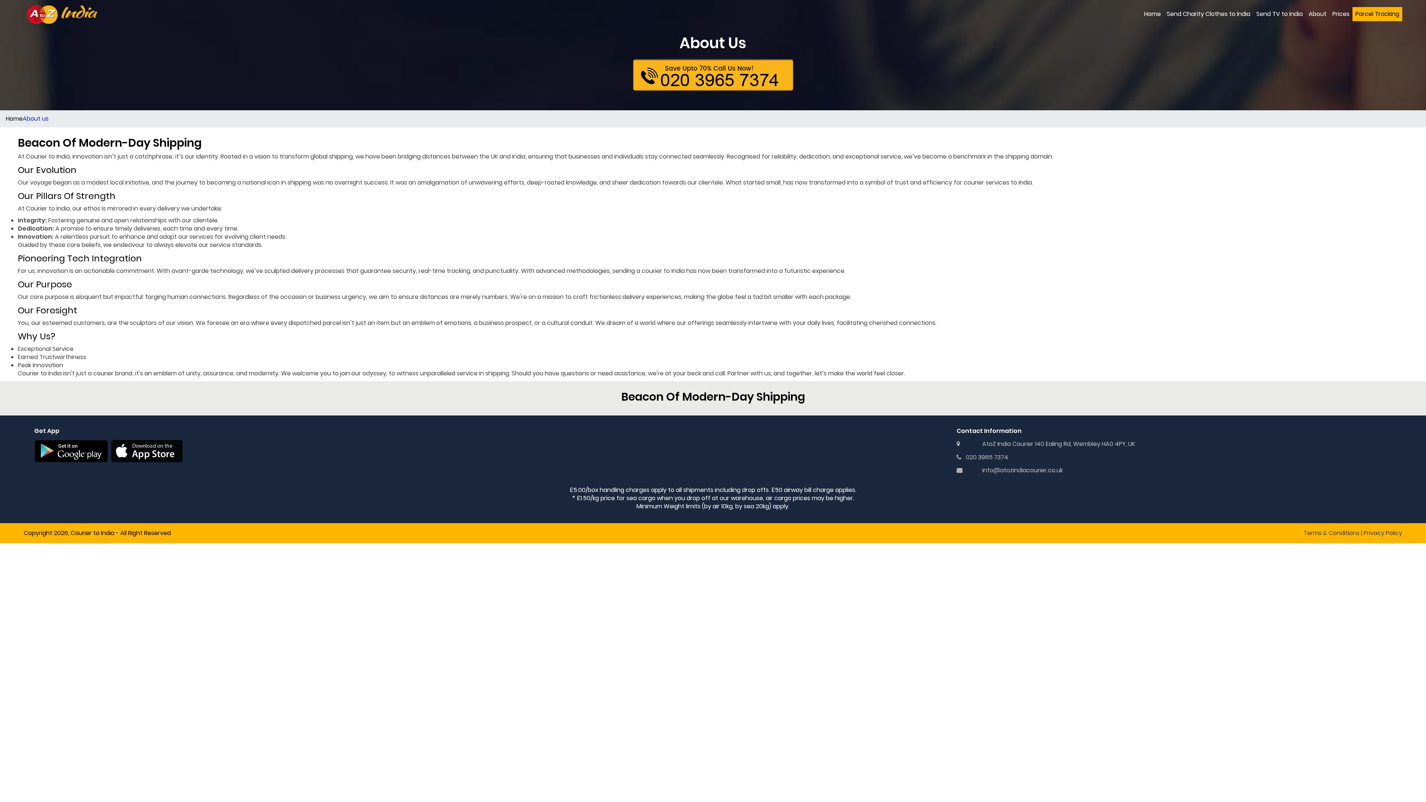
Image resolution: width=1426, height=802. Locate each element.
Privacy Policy (1383, 533)
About (1317, 14)
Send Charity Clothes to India (1208, 14)
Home (1152, 14)
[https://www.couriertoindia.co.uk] (63, 14)
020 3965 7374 (984, 457)
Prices (1341, 14)
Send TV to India (1279, 14)
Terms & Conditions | (1332, 533)
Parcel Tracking (1377, 14)
